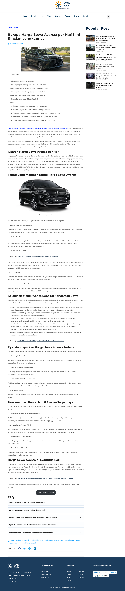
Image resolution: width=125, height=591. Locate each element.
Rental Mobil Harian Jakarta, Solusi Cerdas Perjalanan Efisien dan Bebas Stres (106, 48)
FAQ (12, 102)
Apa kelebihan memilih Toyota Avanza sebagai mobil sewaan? (35, 117)
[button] (108, 17)
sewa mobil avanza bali (27, 543)
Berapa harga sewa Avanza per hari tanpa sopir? (31, 106)
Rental (16, 28)
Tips (49, 16)
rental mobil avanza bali (47, 540)
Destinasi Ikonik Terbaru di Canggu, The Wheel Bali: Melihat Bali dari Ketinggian (106, 76)
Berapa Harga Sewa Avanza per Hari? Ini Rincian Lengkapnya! (47, 128)
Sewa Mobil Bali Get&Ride (16, 128)
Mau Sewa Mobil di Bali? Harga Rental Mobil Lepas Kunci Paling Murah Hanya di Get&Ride (106, 57)
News (41, 16)
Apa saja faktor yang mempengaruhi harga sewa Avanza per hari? (37, 113)
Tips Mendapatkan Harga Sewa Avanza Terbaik (28, 92)
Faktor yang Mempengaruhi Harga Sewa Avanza (29, 85)
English (85, 16)
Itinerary (58, 16)
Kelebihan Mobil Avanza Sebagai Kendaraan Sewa (29, 88)
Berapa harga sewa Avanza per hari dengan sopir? (31, 110)
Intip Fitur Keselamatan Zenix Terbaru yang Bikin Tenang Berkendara (105, 85)
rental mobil (33, 540)
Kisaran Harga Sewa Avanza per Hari (24, 81)
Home (25, 16)
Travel (33, 16)
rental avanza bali (22, 540)
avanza (12, 540)
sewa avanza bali (63, 540)
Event (76, 16)
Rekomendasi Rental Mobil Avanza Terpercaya (28, 95)
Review (67, 16)
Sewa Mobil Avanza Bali (46, 492)
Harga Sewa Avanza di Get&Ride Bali (24, 99)
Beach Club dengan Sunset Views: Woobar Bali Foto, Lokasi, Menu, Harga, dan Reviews (106, 38)
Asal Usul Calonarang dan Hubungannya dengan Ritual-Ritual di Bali (105, 66)
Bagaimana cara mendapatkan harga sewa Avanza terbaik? (34, 120)
